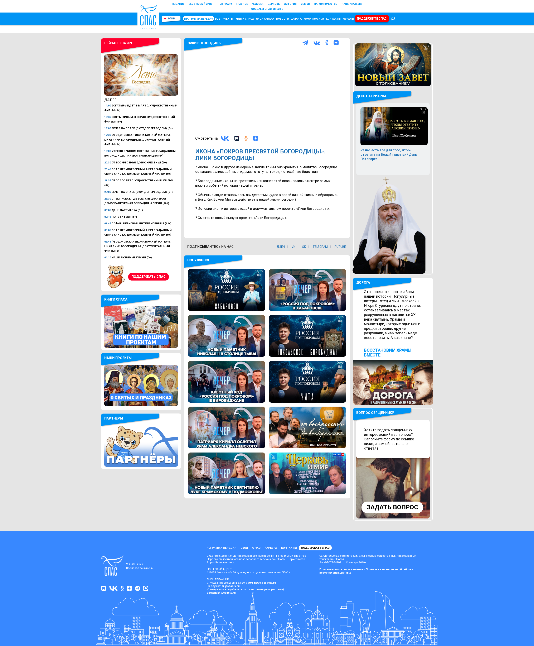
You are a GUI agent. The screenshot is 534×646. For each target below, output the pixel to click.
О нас (256, 547)
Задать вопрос (392, 507)
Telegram (320, 246)
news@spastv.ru (265, 582)
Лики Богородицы (204, 43)
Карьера (271, 547)
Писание (178, 4)
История (290, 4)
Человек (257, 4)
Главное (242, 4)
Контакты (333, 18)
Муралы (348, 18)
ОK (304, 246)
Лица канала (265, 18)
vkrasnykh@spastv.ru (221, 592)
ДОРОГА (363, 282)
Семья (305, 4)
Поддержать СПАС (148, 277)
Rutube (340, 246)
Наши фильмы (352, 4)
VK (293, 246)
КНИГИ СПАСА (245, 18)
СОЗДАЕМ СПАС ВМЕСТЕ (267, 9)
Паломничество (326, 4)
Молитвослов (314, 18)
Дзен (281, 246)
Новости (282, 18)
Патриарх (225, 4)
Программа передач (198, 18)
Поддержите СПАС (372, 18)
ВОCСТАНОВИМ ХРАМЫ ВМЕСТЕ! (387, 353)
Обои (244, 547)
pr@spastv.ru (231, 586)
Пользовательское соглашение (341, 569)
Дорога (296, 18)
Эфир (171, 18)
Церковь (274, 4)
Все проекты (224, 18)
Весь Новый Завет (201, 4)
